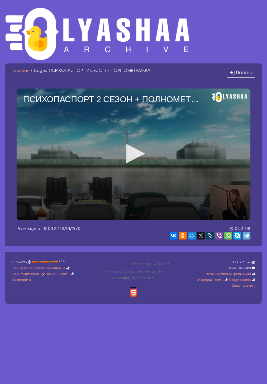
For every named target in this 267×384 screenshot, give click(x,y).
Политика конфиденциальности (41, 274)
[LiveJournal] (210, 236)
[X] (201, 236)
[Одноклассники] (183, 236)
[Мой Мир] (192, 236)
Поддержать (240, 279)
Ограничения (243, 285)
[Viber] (219, 236)
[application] (133, 154)
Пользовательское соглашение (38, 268)
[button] (133, 153)
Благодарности (210, 279)
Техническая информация (228, 274)
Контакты (21, 279)
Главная (20, 70)
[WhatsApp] (228, 236)
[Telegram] (246, 236)
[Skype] (237, 236)
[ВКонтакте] (173, 236)
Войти (243, 72)
